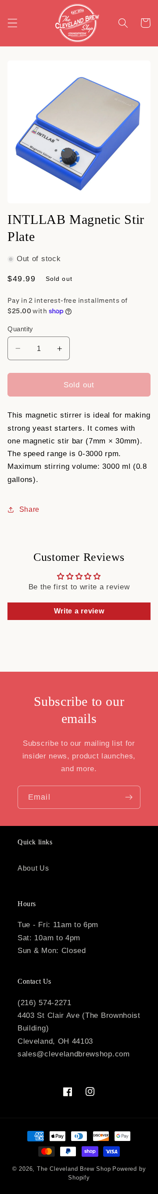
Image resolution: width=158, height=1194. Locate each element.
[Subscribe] (129, 797)
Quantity (20, 329)
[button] (12, 23)
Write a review (79, 611)
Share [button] (29, 509)
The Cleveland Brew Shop (74, 1169)
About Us (33, 868)
